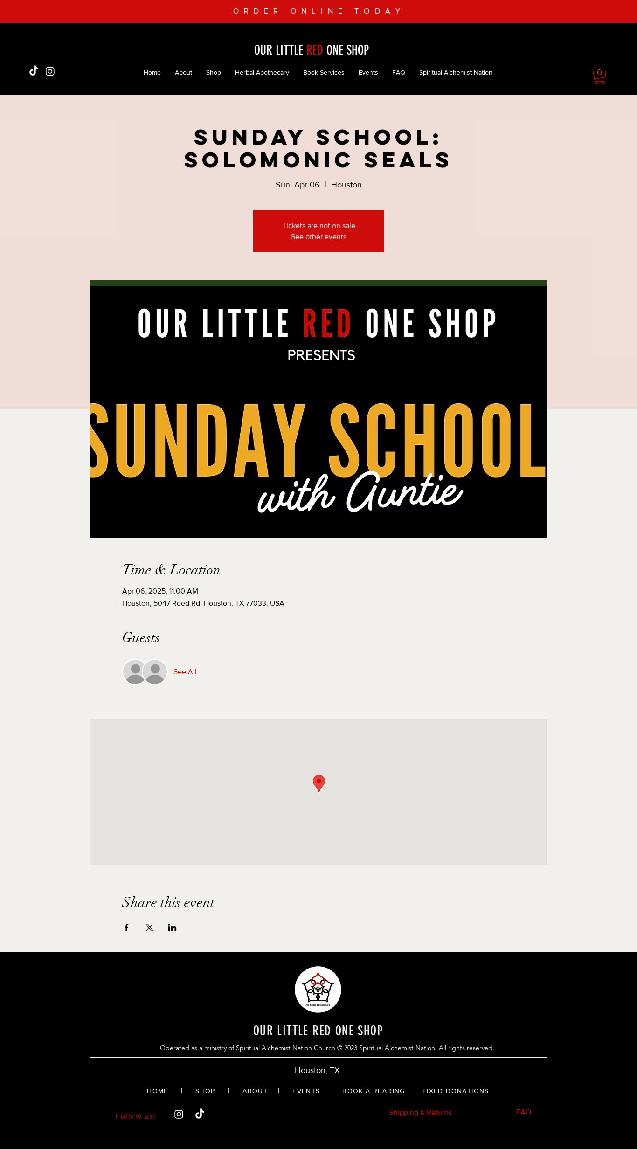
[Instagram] (50, 71)
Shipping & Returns (420, 1112)
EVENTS (306, 1090)
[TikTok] (34, 71)
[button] (599, 76)
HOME (157, 1090)
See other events (318, 237)
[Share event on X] (149, 927)
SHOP (204, 1090)
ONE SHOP (346, 50)
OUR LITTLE (280, 50)
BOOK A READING (373, 1090)
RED (314, 50)
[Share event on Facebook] (126, 927)
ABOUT (255, 1090)
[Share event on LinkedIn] (172, 927)
